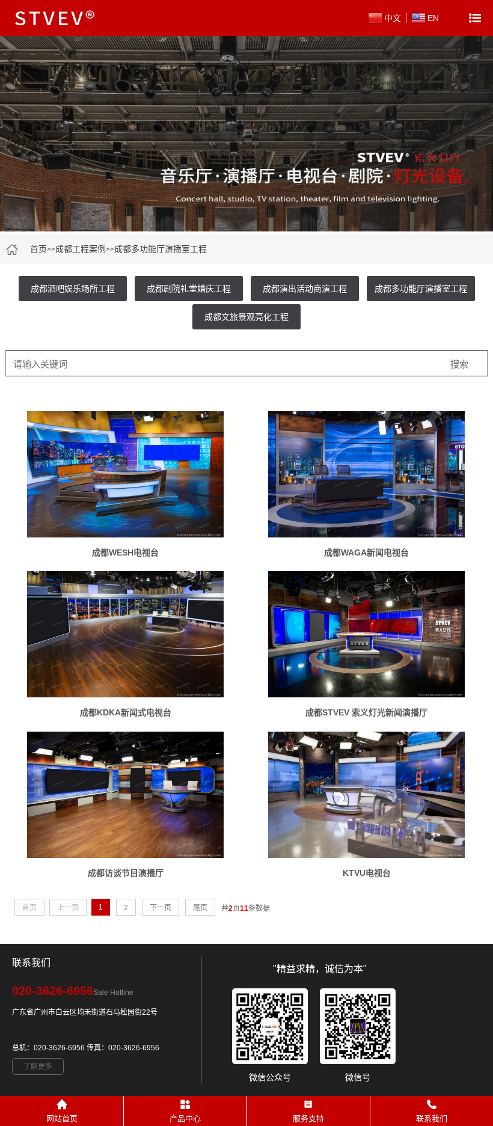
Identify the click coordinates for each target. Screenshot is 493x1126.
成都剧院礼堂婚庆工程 (189, 288)
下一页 (160, 908)
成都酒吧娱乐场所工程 (73, 288)
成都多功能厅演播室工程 (160, 249)
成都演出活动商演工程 (305, 288)
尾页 (200, 908)
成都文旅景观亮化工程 (246, 317)
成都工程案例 (80, 249)
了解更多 (37, 1066)
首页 (38, 249)
